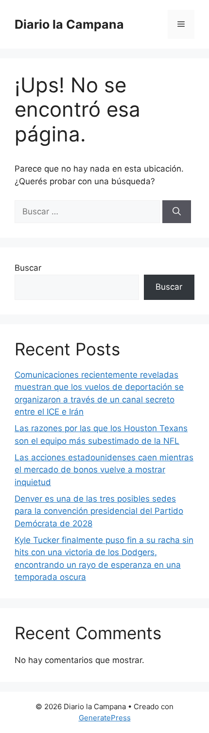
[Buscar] (176, 212)
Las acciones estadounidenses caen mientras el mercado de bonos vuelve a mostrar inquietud (104, 470)
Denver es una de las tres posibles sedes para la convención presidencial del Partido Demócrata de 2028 (99, 511)
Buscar (28, 268)
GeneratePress (105, 717)
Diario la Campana (69, 24)
